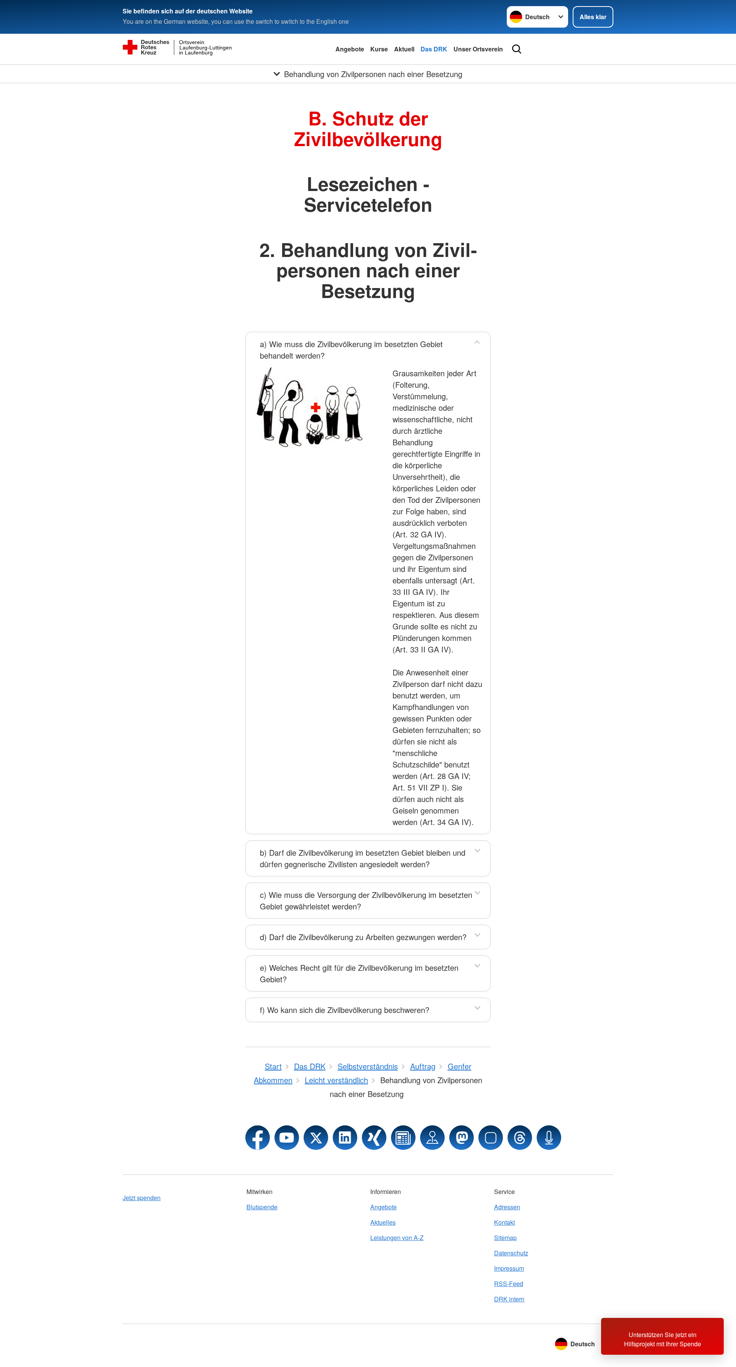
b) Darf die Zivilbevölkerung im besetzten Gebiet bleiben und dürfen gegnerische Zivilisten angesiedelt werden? (362, 858)
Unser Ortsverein (478, 48)
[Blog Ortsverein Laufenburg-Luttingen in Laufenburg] (403, 1137)
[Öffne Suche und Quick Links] (517, 49)
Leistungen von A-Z (397, 1237)
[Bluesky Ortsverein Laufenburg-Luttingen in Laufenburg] (490, 1137)
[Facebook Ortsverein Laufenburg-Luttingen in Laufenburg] (257, 1137)
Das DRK (434, 48)
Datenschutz (511, 1252)
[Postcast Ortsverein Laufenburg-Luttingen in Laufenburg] (549, 1137)
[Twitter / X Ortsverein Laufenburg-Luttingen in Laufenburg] (316, 1137)
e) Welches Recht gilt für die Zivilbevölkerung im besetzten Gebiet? (359, 973)
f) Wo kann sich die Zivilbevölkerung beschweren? (344, 1009)
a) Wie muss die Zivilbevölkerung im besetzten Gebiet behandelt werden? (351, 349)
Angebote (349, 48)
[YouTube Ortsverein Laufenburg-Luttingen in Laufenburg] (286, 1137)
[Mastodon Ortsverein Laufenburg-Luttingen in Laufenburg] (461, 1137)
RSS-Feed (508, 1283)
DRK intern (509, 1299)
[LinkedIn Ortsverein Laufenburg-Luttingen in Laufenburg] (345, 1137)
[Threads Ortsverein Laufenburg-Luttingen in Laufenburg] (520, 1137)
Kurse (379, 48)
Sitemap (505, 1237)
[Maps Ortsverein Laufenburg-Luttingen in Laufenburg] (432, 1137)
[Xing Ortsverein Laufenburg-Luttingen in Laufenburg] (374, 1137)
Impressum (509, 1268)
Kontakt (504, 1222)
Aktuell (404, 48)
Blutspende (262, 1206)
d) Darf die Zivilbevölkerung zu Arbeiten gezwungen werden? (363, 936)
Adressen (507, 1206)
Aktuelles (383, 1222)
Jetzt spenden (142, 1197)
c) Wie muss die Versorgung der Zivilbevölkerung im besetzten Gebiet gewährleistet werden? (366, 900)
